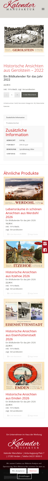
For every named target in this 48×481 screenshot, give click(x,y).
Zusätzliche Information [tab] (15, 117)
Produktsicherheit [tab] (12, 123)
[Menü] (43, 9)
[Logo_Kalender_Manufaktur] (20, 5)
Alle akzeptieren (18, 471)
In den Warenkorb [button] (15, 234)
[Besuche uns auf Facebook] (45, 250)
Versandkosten (28, 89)
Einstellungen (24, 476)
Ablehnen (33, 471)
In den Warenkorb (29, 95)
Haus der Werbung (33, 434)
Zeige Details (33, 234)
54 (34, 103)
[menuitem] (43, 9)
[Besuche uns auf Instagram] (45, 244)
